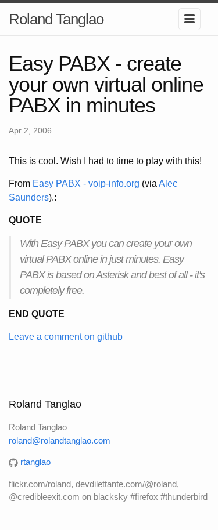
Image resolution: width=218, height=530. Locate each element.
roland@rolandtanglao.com (59, 440)
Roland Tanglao (56, 19)
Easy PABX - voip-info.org (86, 183)
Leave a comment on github (66, 337)
